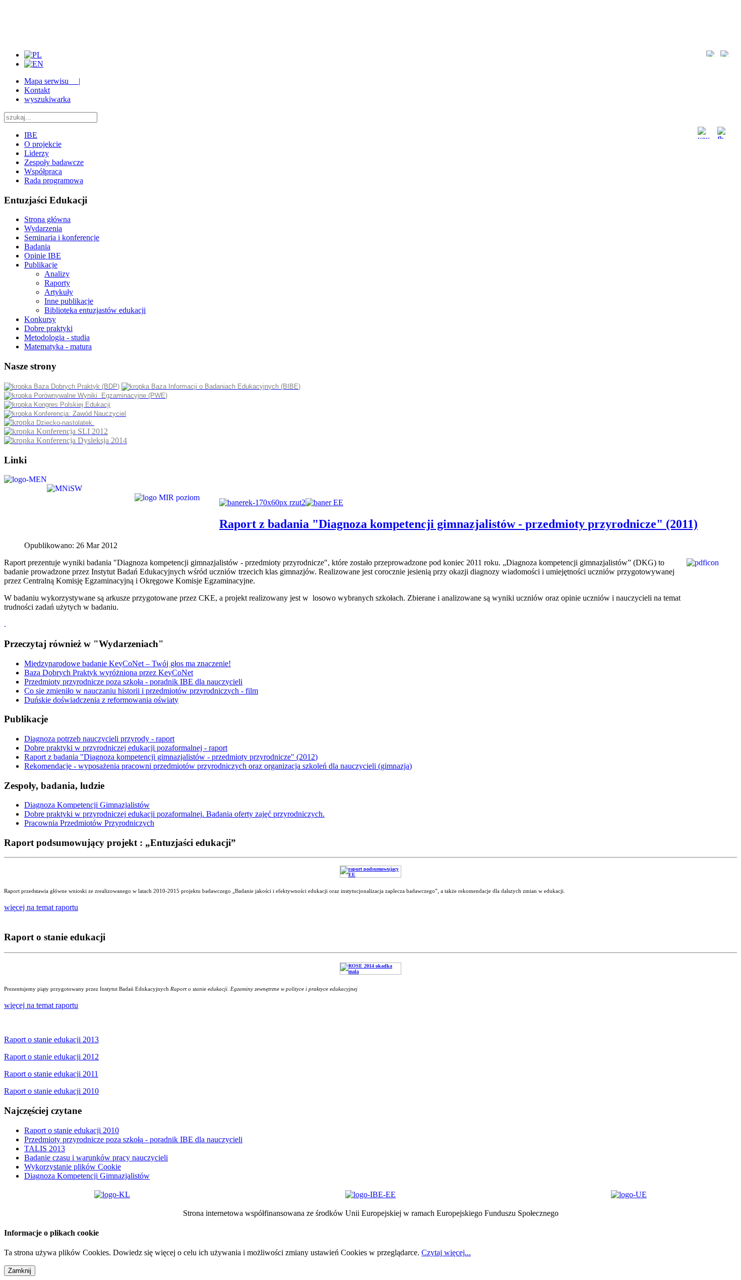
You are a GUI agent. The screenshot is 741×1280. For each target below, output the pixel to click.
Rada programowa (53, 180)
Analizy (57, 274)
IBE (30, 135)
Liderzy (36, 153)
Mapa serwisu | (52, 81)
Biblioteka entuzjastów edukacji (95, 310)
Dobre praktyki (48, 328)
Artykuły (58, 292)
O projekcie (42, 144)
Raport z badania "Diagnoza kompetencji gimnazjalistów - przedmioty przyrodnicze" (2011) (458, 523)
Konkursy (40, 319)
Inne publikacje (68, 301)
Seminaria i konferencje (61, 237)
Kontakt (37, 90)
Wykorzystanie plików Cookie (72, 1166)
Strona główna (47, 219)
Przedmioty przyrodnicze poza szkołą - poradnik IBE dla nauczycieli (133, 1139)
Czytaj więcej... (446, 1252)
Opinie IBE (42, 255)
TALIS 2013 (44, 1148)
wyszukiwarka (47, 99)
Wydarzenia (43, 228)
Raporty (57, 283)
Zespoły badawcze (54, 162)
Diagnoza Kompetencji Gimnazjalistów (87, 1175)
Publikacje (40, 264)
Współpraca (43, 171)
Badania (37, 246)
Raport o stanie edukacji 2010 (71, 1130)
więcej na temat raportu (41, 1005)
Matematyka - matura (58, 346)
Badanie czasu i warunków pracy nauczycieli (96, 1157)
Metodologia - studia (57, 337)
